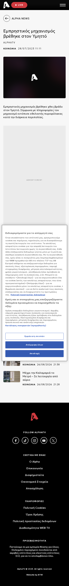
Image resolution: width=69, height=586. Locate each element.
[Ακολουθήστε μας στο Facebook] (15, 440)
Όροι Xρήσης (34, 514)
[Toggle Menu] (63, 5)
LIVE (20, 5)
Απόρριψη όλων (34, 345)
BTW (40, 574)
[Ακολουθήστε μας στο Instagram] (34, 440)
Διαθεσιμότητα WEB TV (34, 527)
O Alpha (34, 461)
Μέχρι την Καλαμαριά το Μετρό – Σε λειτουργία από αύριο (40, 376)
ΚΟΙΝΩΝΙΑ (9, 48)
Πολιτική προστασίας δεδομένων (34, 521)
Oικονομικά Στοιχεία (34, 481)
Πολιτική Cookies (34, 507)
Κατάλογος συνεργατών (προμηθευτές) (25, 325)
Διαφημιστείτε (34, 475)
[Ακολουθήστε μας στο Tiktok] (25, 440)
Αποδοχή (35, 353)
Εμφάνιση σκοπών (34, 336)
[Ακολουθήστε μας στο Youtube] (44, 440)
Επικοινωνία (34, 468)
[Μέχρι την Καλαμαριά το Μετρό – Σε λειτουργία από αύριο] (11, 376)
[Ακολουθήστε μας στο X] (53, 440)
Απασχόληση (34, 488)
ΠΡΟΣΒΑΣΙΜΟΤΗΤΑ (34, 540)
